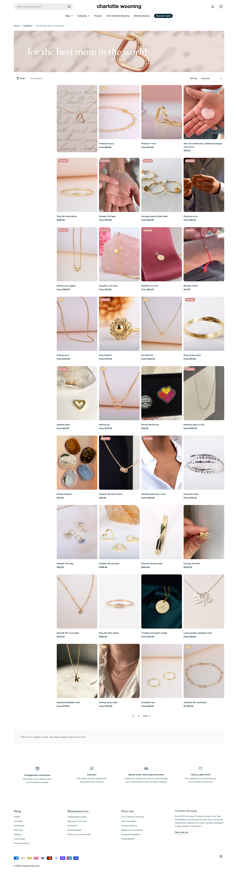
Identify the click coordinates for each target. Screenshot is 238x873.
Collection (27, 26)
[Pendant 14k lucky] (77, 532)
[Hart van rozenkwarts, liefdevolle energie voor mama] (204, 112)
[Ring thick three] (204, 463)
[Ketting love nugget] (77, 254)
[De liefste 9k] (161, 324)
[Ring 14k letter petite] (77, 185)
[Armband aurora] (119, 112)
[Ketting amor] (77, 324)
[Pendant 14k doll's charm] (119, 463)
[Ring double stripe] (204, 324)
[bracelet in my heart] (119, 254)
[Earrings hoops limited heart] (161, 185)
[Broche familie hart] (161, 393)
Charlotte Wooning (30, 866)
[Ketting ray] (119, 393)
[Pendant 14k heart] (119, 185)
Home (16, 26)
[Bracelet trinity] (204, 254)
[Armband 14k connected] (204, 671)
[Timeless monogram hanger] (161, 601)
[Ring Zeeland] (119, 324)
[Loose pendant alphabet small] (204, 601)
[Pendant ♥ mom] (161, 112)
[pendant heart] (77, 393)
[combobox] (43, 6)
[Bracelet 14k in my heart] (77, 601)
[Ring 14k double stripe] (161, 532)
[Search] (69, 6)
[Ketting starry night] (119, 671)
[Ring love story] (204, 185)
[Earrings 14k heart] (204, 532)
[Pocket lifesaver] (77, 463)
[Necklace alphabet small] (77, 671)
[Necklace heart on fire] (204, 393)
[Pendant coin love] (161, 254)
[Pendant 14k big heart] (119, 532)
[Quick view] (135, 91)
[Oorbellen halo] (161, 671)
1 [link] (133, 716)
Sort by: (193, 78)
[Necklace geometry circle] (161, 463)
